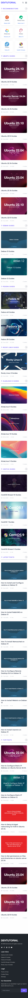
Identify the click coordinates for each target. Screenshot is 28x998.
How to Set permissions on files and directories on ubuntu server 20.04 (14, 858)
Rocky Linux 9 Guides (9, 373)
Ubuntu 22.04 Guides (9, 163)
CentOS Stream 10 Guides (11, 495)
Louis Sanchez (23, 832)
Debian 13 (21, 36)
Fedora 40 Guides (8, 312)
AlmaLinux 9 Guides (8, 461)
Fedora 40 (7, 50)
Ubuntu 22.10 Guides (9, 218)
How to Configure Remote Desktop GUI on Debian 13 (11, 672)
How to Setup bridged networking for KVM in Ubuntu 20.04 (12, 826)
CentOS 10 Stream (21, 50)
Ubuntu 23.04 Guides (9, 190)
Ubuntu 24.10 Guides (9, 82)
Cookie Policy (5, 974)
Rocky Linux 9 (21, 23)
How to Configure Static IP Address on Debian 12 (11, 796)
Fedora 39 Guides (8, 339)
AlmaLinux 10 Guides (9, 434)
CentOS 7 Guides (7, 522)
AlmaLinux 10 (7, 36)
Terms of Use (4, 972)
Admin (25, 84)
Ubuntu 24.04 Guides (9, 109)
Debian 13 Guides (7, 251)
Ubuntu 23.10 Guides (9, 136)
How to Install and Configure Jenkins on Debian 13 (12, 584)
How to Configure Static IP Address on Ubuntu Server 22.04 (13, 767)
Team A (25, 771)
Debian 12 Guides (7, 278)
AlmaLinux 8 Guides (8, 407)
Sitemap (3, 976)
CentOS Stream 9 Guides (10, 549)
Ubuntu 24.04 (7, 23)
